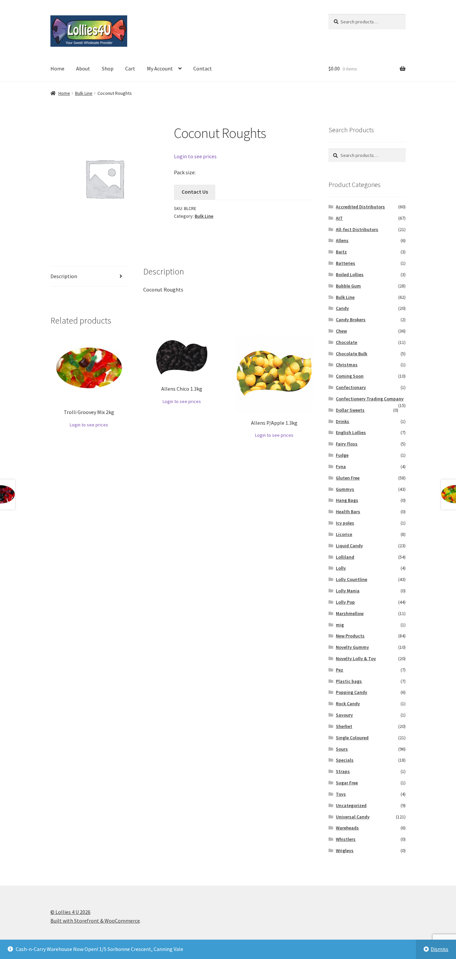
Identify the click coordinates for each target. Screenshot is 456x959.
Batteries (345, 263)
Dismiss (439, 949)
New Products (350, 636)
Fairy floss (347, 444)
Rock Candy (348, 704)
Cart (130, 68)
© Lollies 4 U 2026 (70, 912)
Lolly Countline (351, 579)
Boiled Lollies (350, 274)
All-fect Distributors (357, 229)
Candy (342, 308)
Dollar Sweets (350, 410)
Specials (345, 760)
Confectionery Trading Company (370, 399)
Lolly (341, 568)
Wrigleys (345, 850)
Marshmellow (350, 613)
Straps (343, 771)
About (83, 68)
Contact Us (195, 191)
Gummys (345, 489)
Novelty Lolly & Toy (356, 658)
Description (63, 276)
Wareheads (347, 828)
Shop (107, 68)
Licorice (344, 534)
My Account (160, 68)
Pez (339, 670)
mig (340, 625)
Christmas (347, 365)
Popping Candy (351, 692)
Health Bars (348, 512)
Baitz (341, 252)
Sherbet (344, 726)
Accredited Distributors (360, 207)
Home (57, 68)
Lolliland (345, 557)
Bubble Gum (348, 286)
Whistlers (346, 839)
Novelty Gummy (352, 647)
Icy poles (345, 523)
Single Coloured (352, 738)
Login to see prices (195, 156)
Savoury (344, 715)
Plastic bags (349, 681)
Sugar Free (347, 783)
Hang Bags (347, 500)
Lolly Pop (345, 602)
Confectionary (351, 387)
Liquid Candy (349, 546)
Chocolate (346, 342)
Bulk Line (83, 93)
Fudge (342, 455)
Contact (202, 68)
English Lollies (351, 432)
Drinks (342, 421)
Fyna (341, 466)
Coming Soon (350, 376)
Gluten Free (348, 478)
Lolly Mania (348, 591)
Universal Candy (353, 817)
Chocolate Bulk (351, 354)
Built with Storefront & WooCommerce (95, 920)
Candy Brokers (351, 320)
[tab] (89, 276)
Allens (342, 240)
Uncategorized (351, 805)
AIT (339, 218)
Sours (342, 749)
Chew (341, 331)
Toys (341, 794)
